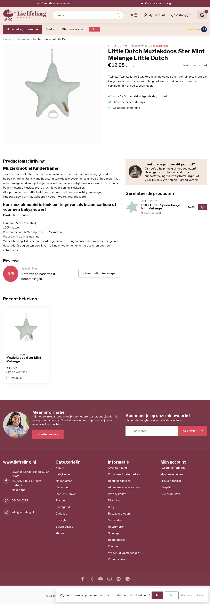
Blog (111, 507)
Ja (157, 595)
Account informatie (173, 468)
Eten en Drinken (66, 494)
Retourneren (116, 527)
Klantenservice (72, 29)
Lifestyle (61, 520)
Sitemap (113, 533)
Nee (171, 595)
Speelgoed (63, 507)
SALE (94, 29)
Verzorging (63, 487)
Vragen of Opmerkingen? (124, 553)
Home (7, 39)
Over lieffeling (117, 468)
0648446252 (153, 180)
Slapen (60, 500)
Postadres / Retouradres (124, 474)
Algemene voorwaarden (124, 487)
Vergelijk (16, 377)
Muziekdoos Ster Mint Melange (23, 359)
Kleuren (61, 533)
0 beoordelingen (159, 46)
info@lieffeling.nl (183, 176)
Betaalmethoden (119, 514)
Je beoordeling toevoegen (98, 273)
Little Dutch (117, 46)
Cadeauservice (117, 559)
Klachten (114, 546)
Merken (51, 29)
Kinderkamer (64, 481)
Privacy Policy (117, 494)
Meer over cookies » (192, 595)
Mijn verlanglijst (171, 481)
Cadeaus (61, 514)
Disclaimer (115, 500)
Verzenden (115, 520)
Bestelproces (116, 540)
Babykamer (63, 474)
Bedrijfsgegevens (119, 481)
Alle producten (170, 494)
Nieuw (60, 468)
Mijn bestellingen (172, 474)
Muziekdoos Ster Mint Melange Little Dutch (43, 39)
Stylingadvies (64, 527)
